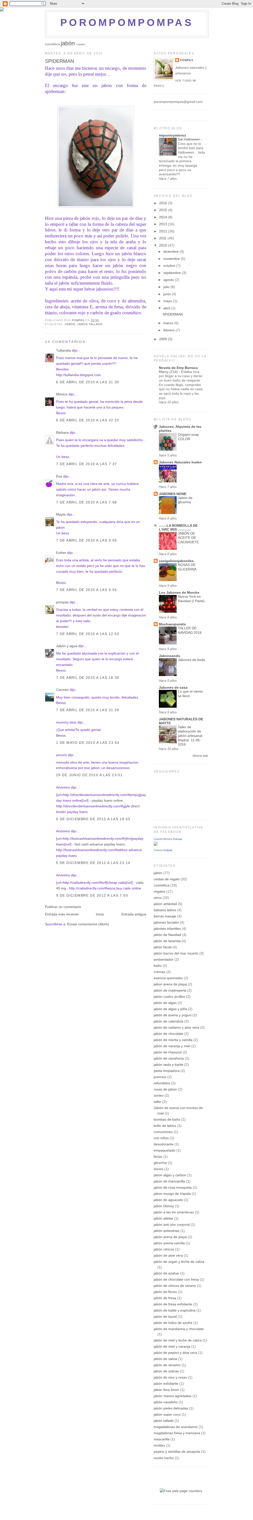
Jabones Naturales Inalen (180, 462)
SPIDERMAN (173, 314)
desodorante (163, 1144)
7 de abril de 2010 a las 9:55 (86, 590)
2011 (163, 238)
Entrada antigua (133, 914)
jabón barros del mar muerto (176, 953)
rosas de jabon (165, 1089)
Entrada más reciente (62, 914)
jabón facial (162, 947)
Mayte (61, 514)
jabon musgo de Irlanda (172, 1194)
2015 (163, 210)
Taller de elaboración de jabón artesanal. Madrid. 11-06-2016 (190, 736)
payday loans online (107, 800)
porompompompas (126, 22)
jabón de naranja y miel (172, 1046)
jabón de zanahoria (169, 1058)
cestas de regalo (167, 879)
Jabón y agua (66, 646)
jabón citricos (164, 1249)
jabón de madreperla (170, 990)
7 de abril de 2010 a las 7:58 (86, 502)
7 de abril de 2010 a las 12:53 (87, 634)
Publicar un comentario (63, 907)
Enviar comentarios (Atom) (88, 924)
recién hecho (164, 1458)
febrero (169, 330)
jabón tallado (90, 324)
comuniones (163, 1132)
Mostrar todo (200, 755)
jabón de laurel (165, 1316)
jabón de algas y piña (170, 1009)
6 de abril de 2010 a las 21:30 (87, 382)
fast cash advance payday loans (100, 844)
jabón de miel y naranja (172, 1346)
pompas (62, 602)
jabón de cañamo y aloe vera (176, 1027)
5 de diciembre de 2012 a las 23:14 (93, 863)
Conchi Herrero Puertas (168, 839)
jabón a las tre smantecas (174, 1212)
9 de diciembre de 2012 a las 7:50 (92, 895)
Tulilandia (63, 350)
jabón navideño (166, 1402)
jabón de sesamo (167, 1365)
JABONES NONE (172, 494)
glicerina (160, 1163)
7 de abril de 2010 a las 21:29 (87, 710)
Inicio (100, 914)
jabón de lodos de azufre (173, 1323)
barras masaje (165, 916)
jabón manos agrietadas (172, 1396)
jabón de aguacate (168, 1200)
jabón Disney (164, 1206)
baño (158, 966)
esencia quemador (168, 978)
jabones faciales (166, 922)
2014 (163, 217)
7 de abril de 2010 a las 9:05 (86, 540)
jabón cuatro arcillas (169, 996)
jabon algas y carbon (170, 1175)
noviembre (172, 259)
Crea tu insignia (163, 850)
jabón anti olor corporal (172, 1224)
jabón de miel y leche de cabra (178, 1340)
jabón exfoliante (166, 1383)
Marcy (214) (169, 372)
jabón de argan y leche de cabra (179, 1262)
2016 (163, 203)
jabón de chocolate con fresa (176, 1279)
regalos (80, 44)
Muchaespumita (172, 624)
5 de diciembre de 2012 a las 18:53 (93, 819)
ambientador (163, 959)
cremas (159, 972)
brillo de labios (165, 1126)
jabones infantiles (167, 928)
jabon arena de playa (170, 984)
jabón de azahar (166, 1273)
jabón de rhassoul (168, 1052)
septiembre (172, 273)
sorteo (159, 1095)
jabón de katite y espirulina (174, 1310)
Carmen (62, 690)
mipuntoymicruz (172, 135)
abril (167, 308)
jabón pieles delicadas (171, 1408)
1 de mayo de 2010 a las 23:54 (87, 743)
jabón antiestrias (166, 1231)
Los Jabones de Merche (179, 592)
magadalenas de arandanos (176, 1427)
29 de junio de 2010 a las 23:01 (89, 775)
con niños (161, 1138)
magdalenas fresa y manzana (177, 1433)
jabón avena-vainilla (169, 1243)
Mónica (61, 394)
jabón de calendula (168, 1021)
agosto (169, 280)
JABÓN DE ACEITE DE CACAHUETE (188, 538)
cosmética (52, 44)
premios (160, 1077)
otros (158, 898)
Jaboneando (169, 656)
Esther (61, 553)
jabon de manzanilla (169, 1181)
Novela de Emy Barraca (178, 368)
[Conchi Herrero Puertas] (156, 844)
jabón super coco (167, 1414)
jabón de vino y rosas (170, 1377)
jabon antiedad (165, 904)
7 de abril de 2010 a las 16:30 (87, 678)
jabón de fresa (165, 1298)
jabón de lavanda (167, 941)
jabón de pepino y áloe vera (175, 1353)
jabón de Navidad (167, 935)
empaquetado (164, 1150)
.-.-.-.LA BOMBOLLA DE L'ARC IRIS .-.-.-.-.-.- (178, 527)
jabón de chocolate (168, 1034)
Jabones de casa (173, 687)
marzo (168, 323)
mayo (168, 301)
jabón (68, 43)
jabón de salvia (165, 1359)
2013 (163, 224)
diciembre (171, 251)
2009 (163, 339)
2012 (163, 231)
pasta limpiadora (167, 1071)
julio (166, 287)
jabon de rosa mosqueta (173, 1187)
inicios (158, 1169)
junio (167, 294)
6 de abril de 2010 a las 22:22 (87, 420)
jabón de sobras (166, 1371)
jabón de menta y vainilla (173, 1040)
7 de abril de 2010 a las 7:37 (86, 464)
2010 (163, 245)
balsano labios (165, 910)
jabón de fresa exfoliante (173, 1304)
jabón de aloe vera (168, 1255)
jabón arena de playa (170, 1237)
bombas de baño (167, 1119)
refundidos (162, 1083)
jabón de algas (165, 1003)
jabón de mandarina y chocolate (179, 1329)
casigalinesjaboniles (176, 561)
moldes (159, 1445)
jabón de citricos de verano (175, 1286)
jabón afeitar (163, 1218)
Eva (59, 476)
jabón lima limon (166, 1390)
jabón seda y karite (168, 1064)
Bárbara (62, 432)
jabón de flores (165, 1292)
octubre (169, 266)
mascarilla (161, 1439)
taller (157, 1102)
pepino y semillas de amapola (177, 1451)
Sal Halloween (189, 139)
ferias (158, 1156)
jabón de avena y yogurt (172, 1015)
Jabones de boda (191, 660)
